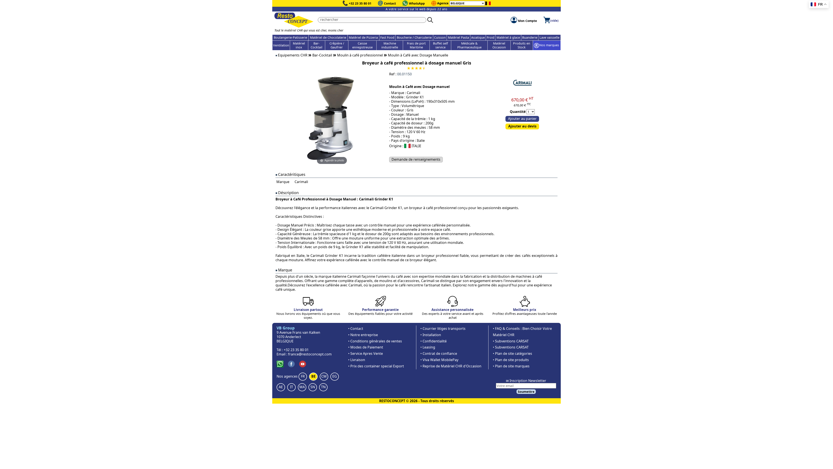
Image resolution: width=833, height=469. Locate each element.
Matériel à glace (508, 37)
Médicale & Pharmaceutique (469, 45)
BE (313, 376)
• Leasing (427, 347)
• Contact (355, 328)
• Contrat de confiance (438, 353)
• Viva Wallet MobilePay (439, 359)
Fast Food (387, 37)
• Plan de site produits (511, 359)
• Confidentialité (433, 341)
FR (303, 376)
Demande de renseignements (416, 159)
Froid (490, 37)
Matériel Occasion (499, 45)
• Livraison (356, 359)
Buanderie (529, 37)
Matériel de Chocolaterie (328, 37)
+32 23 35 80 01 (360, 3)
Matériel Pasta (458, 37)
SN (312, 387)
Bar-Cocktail (316, 45)
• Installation (430, 334)
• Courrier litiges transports (443, 328)
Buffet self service (440, 45)
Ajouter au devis (522, 126)
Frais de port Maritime (416, 45)
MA (302, 387)
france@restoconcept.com (310, 354)
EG (334, 376)
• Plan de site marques (511, 366)
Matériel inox (299, 45)
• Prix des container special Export (376, 366)
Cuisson (440, 37)
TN (323, 387)
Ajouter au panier (522, 118)
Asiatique (478, 37)
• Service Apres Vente (365, 353)
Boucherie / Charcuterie (414, 37)
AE (281, 387)
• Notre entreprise (363, 334)
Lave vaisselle (549, 37)
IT (291, 387)
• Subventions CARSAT (511, 341)
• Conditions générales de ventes (375, 341)
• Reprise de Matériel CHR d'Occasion (450, 366)
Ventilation (281, 45)
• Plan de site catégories (512, 353)
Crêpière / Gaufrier (337, 45)
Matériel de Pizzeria (363, 37)
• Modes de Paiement (365, 347)
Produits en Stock (521, 45)
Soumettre (526, 392)
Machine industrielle (389, 45)
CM (324, 376)
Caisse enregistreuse (362, 45)
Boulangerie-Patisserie (290, 37)
